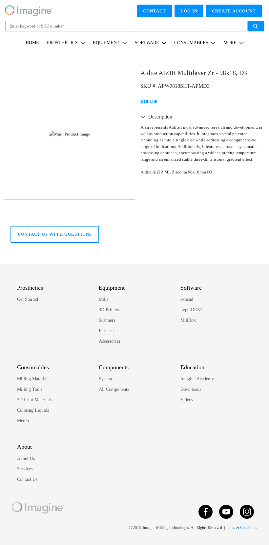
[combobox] (124, 26)
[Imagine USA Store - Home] (29, 9)
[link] (32, 42)
